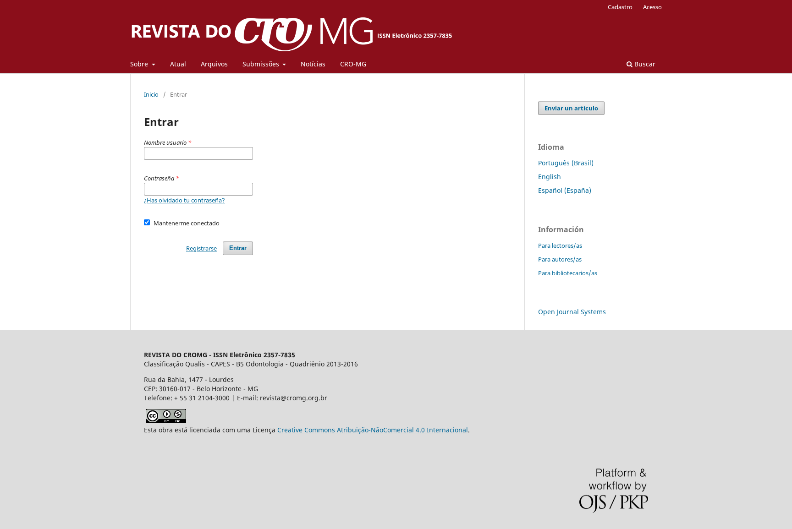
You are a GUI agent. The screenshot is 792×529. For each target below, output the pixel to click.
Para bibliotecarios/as (567, 273)
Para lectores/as (560, 245)
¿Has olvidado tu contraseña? (184, 200)
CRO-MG (353, 64)
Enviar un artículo (571, 108)
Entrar (238, 248)
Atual (178, 64)
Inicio (151, 94)
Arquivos (214, 64)
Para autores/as (560, 259)
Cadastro (620, 7)
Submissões (261, 64)
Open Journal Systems (572, 311)
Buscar (643, 64)
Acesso (652, 7)
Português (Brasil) (566, 162)
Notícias (313, 64)
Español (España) (564, 190)
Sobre (140, 64)
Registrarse (201, 248)
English (549, 176)
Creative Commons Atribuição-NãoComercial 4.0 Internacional (372, 429)
